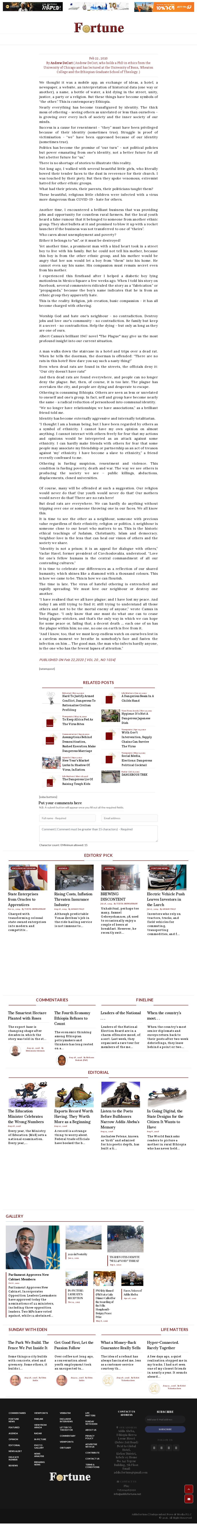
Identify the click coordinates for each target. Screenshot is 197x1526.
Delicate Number (14, 1458)
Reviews (13, 1465)
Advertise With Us (91, 1445)
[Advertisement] (98, 966)
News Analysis (39, 1454)
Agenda (66, 757)
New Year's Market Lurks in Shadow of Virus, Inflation (76, 765)
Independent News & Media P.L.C (171, 1514)
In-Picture (40, 1439)
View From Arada (130, 710)
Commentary (67, 1436)
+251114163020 (126, 1490)
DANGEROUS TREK (135, 774)
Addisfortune (140, 1514)
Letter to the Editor (66, 1428)
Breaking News (39, 1463)
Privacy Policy (89, 1437)
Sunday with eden (91, 1422)
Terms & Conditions (92, 1465)
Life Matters (68, 776)
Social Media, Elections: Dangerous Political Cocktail (137, 760)
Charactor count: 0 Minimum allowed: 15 (63, 845)
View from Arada (40, 1426)
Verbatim (65, 1413)
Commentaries (69, 734)
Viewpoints (68, 716)
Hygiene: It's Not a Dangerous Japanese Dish (136, 718)
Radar (125, 771)
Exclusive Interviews (66, 1420)
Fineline (38, 1419)
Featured (14, 1427)
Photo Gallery (39, 1446)
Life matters (90, 1414)
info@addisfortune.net (127, 1494)
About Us (90, 1430)
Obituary (65, 1447)
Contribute (92, 1452)
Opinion (13, 1439)
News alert (15, 1451)
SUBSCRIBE (165, 1429)
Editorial (67, 693)
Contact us (92, 1458)
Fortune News (14, 1420)
